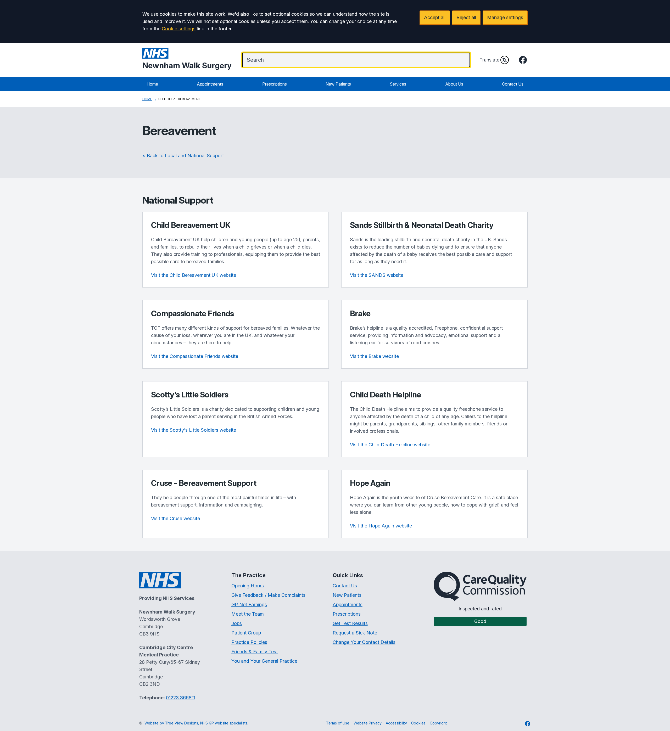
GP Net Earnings (249, 604)
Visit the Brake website (374, 356)
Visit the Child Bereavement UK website (193, 275)
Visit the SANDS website (376, 275)
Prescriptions (274, 84)
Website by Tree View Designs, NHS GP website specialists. (196, 723)
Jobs (236, 623)
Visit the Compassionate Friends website (194, 356)
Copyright (438, 723)
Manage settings (505, 17)
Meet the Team (247, 614)
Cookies (418, 723)
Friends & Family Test (254, 651)
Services (398, 84)
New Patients (338, 84)
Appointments (210, 84)
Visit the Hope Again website (381, 525)
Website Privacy (368, 723)
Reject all (466, 17)
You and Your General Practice (264, 661)
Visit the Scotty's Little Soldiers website (193, 430)
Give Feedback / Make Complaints (268, 595)
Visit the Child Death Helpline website (390, 444)
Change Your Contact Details (364, 642)
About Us (454, 84)
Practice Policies (249, 642)
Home (152, 84)
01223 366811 (180, 697)
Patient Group (246, 633)
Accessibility (396, 723)
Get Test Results (350, 623)
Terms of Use (337, 723)
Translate (489, 60)
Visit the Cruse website (175, 518)
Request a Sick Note (355, 633)
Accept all (434, 17)
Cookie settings (179, 28)
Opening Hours (247, 585)
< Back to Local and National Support (183, 155)
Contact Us (512, 84)
